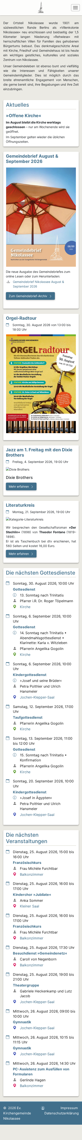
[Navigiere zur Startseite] (41, 8)
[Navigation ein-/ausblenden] (75, 7)
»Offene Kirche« (23, 115)
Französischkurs (27, 862)
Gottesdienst (24, 589)
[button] (30, 296)
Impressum (69, 1108)
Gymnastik (22, 1022)
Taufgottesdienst (27, 717)
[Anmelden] (43, 1108)
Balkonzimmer (31, 874)
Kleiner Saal (29, 906)
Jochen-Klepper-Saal (37, 697)
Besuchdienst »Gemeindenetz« (40, 953)
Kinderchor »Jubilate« (32, 894)
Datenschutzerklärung (61, 1113)
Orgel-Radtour (21, 318)
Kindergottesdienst (29, 674)
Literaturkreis (20, 505)
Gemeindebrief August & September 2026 (32, 159)
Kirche (25, 607)
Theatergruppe (26, 985)
